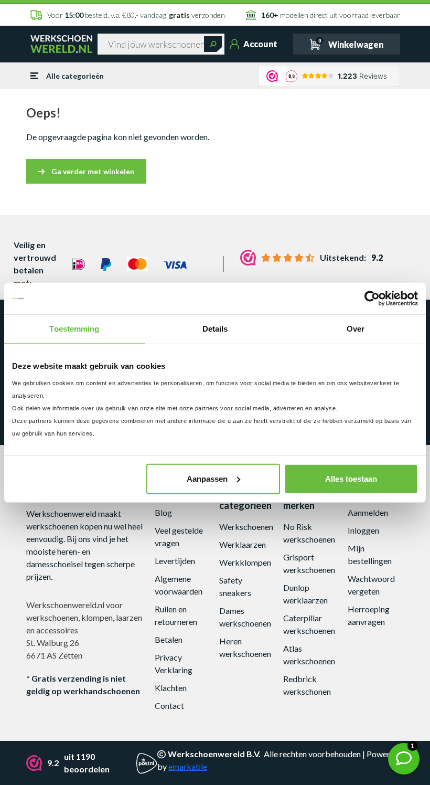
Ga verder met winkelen (92, 171)
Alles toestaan (351, 478)
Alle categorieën (75, 75)
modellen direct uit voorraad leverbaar (330, 14)
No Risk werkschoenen (309, 533)
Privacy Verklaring (173, 663)
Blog (163, 512)
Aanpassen (207, 478)
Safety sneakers (235, 586)
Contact (169, 705)
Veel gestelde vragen (179, 536)
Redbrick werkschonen (307, 685)
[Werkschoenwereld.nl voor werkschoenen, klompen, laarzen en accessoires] (61, 43)
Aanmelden (368, 512)
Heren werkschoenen (245, 647)
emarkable (187, 766)
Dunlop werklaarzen (305, 593)
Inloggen (363, 530)
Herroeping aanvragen (369, 615)
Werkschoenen (246, 527)
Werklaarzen (242, 544)
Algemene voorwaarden (178, 585)
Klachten (171, 688)
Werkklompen (245, 562)
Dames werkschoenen (245, 617)
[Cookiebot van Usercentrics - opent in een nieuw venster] (372, 298)
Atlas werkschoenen (309, 654)
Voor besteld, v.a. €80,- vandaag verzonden (136, 14)
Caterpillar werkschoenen (309, 624)
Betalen (168, 639)
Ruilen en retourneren (176, 615)
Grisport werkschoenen (309, 563)
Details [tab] (215, 328)
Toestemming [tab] (74, 328)
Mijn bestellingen (370, 554)
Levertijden (175, 561)
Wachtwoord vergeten (371, 585)
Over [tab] (355, 328)
